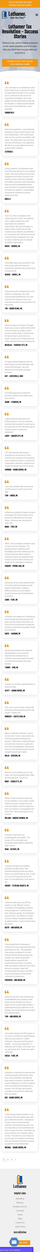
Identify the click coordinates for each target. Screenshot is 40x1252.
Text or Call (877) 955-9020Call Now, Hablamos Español (20, 3)
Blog (20, 1218)
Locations (20, 1210)
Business (20, 1202)
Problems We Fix (20, 1206)
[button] (37, 15)
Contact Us (20, 1222)
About (20, 1214)
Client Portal (20, 1226)
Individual (20, 1198)
